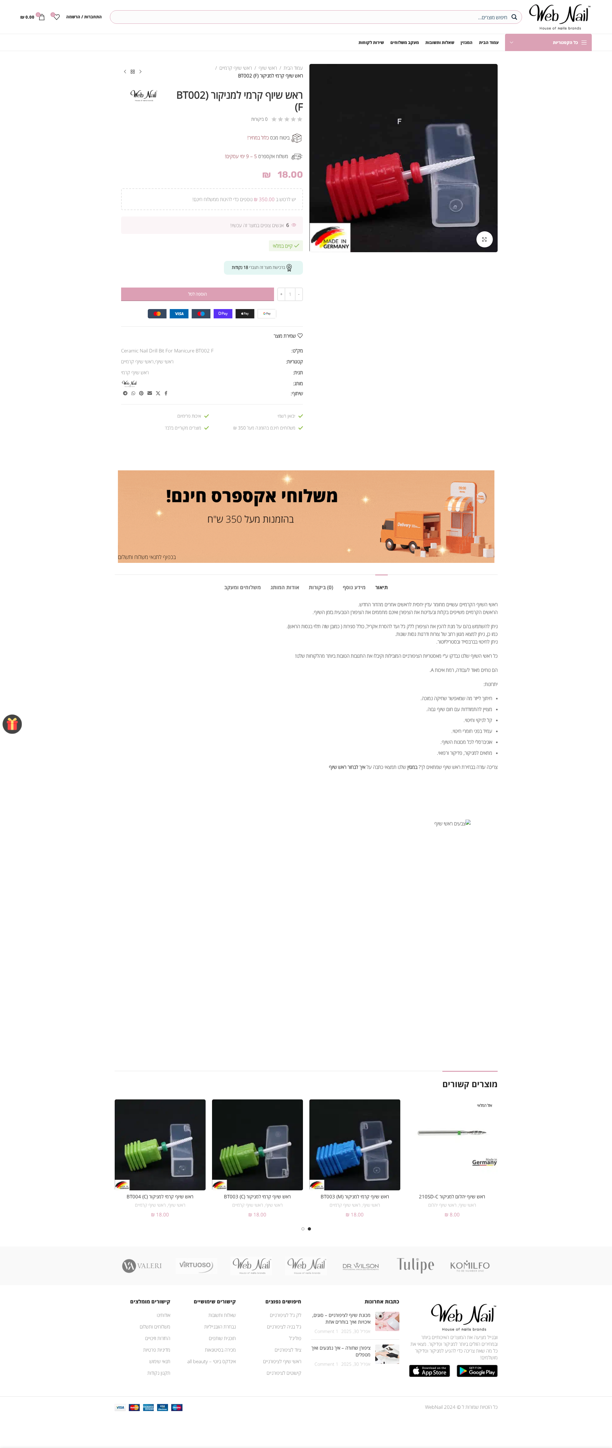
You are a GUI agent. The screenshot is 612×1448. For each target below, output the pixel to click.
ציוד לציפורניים (288, 1349)
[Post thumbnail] (387, 1323)
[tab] (381, 584)
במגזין (412, 767)
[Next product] (125, 72)
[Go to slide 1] (309, 1228)
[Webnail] (251, 1266)
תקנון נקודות (158, 1373)
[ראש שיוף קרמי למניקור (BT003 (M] (354, 1144)
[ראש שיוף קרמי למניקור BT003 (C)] (257, 1144)
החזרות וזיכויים (157, 1338)
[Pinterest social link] (141, 393)
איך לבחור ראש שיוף (347, 767)
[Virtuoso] (196, 1266)
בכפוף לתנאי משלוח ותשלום (147, 557)
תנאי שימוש (159, 1361)
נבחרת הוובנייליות (220, 1326)
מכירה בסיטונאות (220, 1349)
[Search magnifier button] (515, 17)
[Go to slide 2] (303, 1228)
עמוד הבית (293, 68)
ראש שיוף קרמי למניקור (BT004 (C (160, 1196)
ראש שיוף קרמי (135, 372)
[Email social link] (150, 393)
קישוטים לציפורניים (284, 1373)
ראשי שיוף (268, 68)
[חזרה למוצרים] (133, 72)
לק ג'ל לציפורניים (285, 1315)
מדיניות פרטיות (156, 1349)
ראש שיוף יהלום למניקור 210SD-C (452, 1196)
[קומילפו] (470, 1266)
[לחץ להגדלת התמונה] (484, 239)
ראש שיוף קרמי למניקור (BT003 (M (355, 1196)
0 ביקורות (259, 119)
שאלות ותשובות (222, 1315)
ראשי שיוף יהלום (442, 1205)
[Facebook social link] (166, 393)
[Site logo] (558, 16)
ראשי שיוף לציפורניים (282, 1361)
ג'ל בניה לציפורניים (284, 1326)
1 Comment (326, 1331)
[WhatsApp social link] (133, 393)
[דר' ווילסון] (360, 1266)
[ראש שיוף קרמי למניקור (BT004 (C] (160, 1144)
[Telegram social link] (125, 393)
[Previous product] (140, 72)
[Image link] (462, 1316)
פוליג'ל (295, 1338)
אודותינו (163, 1315)
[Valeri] (142, 1266)
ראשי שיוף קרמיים (235, 68)
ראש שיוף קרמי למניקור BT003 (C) (257, 1196)
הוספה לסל (197, 294)
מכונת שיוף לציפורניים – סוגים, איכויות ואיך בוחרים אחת (341, 1318)
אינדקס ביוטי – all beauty (211, 1361)
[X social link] (158, 393)
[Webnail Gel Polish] (306, 1266)
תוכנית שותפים (222, 1338)
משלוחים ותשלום (155, 1326)
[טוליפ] (415, 1266)
